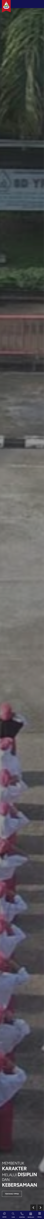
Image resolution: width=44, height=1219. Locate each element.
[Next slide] (40, 1207)
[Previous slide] (33, 1207)
